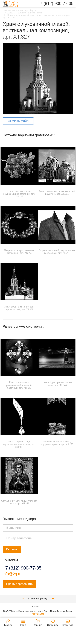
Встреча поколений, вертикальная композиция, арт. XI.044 (57, 251)
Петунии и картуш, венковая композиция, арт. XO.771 (19, 251)
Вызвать (11, 549)
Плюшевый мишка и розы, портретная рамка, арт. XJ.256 (57, 443)
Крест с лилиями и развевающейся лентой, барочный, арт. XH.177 (19, 385)
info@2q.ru (12, 574)
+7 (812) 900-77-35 (22, 568)
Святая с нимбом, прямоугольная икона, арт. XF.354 (19, 502)
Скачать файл (18, 121)
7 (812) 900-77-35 (56, 3)
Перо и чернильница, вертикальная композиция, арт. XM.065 (19, 444)
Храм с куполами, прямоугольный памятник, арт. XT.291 (57, 192)
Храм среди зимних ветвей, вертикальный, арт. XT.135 (19, 308)
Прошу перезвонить (19, 583)
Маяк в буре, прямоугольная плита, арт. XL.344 (57, 384)
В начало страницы (38, 598)
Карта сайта (38, 614)
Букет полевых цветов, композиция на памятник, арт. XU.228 (19, 194)
